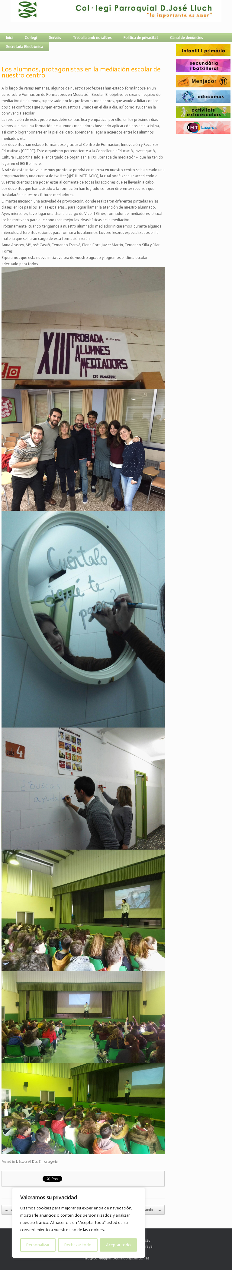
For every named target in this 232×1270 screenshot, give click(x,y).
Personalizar (38, 1244)
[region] (78, 1222)
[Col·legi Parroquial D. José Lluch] (12, 17)
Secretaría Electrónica (24, 46)
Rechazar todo (78, 1244)
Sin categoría (48, 1162)
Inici (9, 37)
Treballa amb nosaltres (92, 37)
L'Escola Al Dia (26, 1162)
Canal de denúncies (186, 37)
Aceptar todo (118, 1244)
